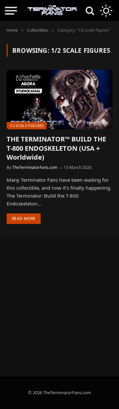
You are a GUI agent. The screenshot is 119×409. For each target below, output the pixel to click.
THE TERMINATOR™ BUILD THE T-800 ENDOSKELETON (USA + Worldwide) (56, 148)
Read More (23, 218)
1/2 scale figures (26, 125)
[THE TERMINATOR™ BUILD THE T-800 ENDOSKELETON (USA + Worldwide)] (59, 99)
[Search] (90, 10)
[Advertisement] (59, 307)
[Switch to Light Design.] (105, 10)
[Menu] (11, 10)
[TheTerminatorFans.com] (52, 10)
